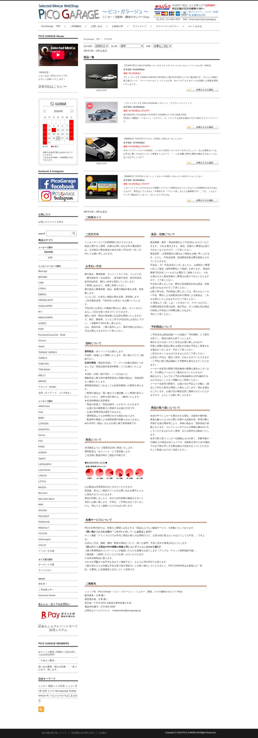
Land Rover (44, 470)
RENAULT (43, 528)
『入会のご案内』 (47, 660)
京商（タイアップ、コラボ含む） (55, 393)
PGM (40, 329)
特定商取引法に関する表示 (82, 733)
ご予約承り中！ (46, 589)
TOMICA (42, 358)
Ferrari (41, 435)
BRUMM (42, 277)
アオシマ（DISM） (48, 387)
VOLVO (42, 545)
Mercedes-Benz (46, 499)
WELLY (42, 375)
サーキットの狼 (46, 564)
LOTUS (42, 481)
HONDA (42, 452)
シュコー (70, 686)
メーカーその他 (46, 551)
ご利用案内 (75, 26)
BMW (41, 418)
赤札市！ (42, 584)
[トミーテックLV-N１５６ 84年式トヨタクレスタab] (102, 76)
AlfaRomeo (44, 406)
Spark (41, 346)
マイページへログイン (167, 26)
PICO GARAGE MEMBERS (53, 643)
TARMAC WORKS (47, 352)
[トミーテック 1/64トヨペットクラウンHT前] (102, 112)
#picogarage (61, 691)
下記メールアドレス (104, 562)
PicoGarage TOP (50, 26)
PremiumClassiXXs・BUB (51, 335)
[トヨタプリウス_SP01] (102, 149)
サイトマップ (139, 26)
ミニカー (42, 686)
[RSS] (41, 710)
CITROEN (43, 423)
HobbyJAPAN (45, 306)
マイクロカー (45, 570)
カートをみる (195, 26)
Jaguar (42, 458)
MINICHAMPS (45, 317)
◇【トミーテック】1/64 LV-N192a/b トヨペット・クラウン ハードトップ (157, 103)
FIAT (40, 441)
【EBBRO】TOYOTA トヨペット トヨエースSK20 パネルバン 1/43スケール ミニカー (162, 176)
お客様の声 (117, 26)
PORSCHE (44, 522)
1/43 (50, 257)
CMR (41, 282)
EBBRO (42, 294)
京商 (44, 691)
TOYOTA (48, 252)
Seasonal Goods (47, 595)
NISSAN (42, 510)
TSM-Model (44, 369)
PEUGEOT (43, 516)
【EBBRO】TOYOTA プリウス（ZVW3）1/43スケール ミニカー (153, 139)
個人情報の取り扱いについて (54, 733)
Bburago (42, 271)
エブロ (51, 691)
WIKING (42, 381)
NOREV (42, 323)
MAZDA (42, 487)
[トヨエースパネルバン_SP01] (102, 187)
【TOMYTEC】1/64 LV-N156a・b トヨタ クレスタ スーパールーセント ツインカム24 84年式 (167, 65)
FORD (41, 446)
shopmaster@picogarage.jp (126, 610)
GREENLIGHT (45, 300)
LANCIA (42, 475)
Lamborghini (44, 464)
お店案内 (102, 733)
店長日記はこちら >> (52, 86)
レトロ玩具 (59, 686)
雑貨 (50, 686)
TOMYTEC (43, 364)
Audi (40, 412)
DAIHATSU (44, 429)
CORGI (42, 288)
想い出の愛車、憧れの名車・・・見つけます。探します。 (57, 668)
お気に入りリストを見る (50, 222)
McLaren (42, 493)
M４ (40, 311)
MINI (40, 504)
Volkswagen (44, 539)
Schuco (42, 340)
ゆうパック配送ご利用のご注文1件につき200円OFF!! (57, 653)
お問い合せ (96, 26)
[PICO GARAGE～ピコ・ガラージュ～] (69, 19)
